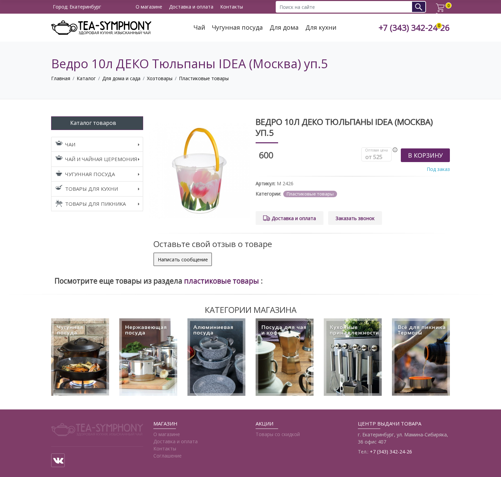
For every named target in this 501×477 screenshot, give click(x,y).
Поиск (421, 6)
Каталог (86, 78)
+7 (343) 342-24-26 (414, 28)
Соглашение (167, 455)
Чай (199, 27)
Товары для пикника (95, 203)
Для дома (284, 27)
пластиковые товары (222, 281)
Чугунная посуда (237, 27)
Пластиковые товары (204, 78)
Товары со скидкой (278, 434)
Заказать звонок (355, 218)
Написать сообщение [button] (183, 259)
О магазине (149, 7)
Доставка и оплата (191, 7)
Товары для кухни (91, 188)
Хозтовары (159, 78)
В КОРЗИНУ (425, 155)
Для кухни (320, 27)
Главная (60, 78)
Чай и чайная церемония (101, 159)
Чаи (70, 144)
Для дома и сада (121, 78)
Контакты (231, 7)
